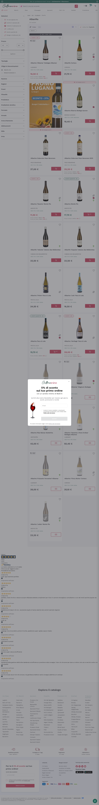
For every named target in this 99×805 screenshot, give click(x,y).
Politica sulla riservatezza (54, 423)
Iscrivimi (54, 418)
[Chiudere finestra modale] (69, 381)
